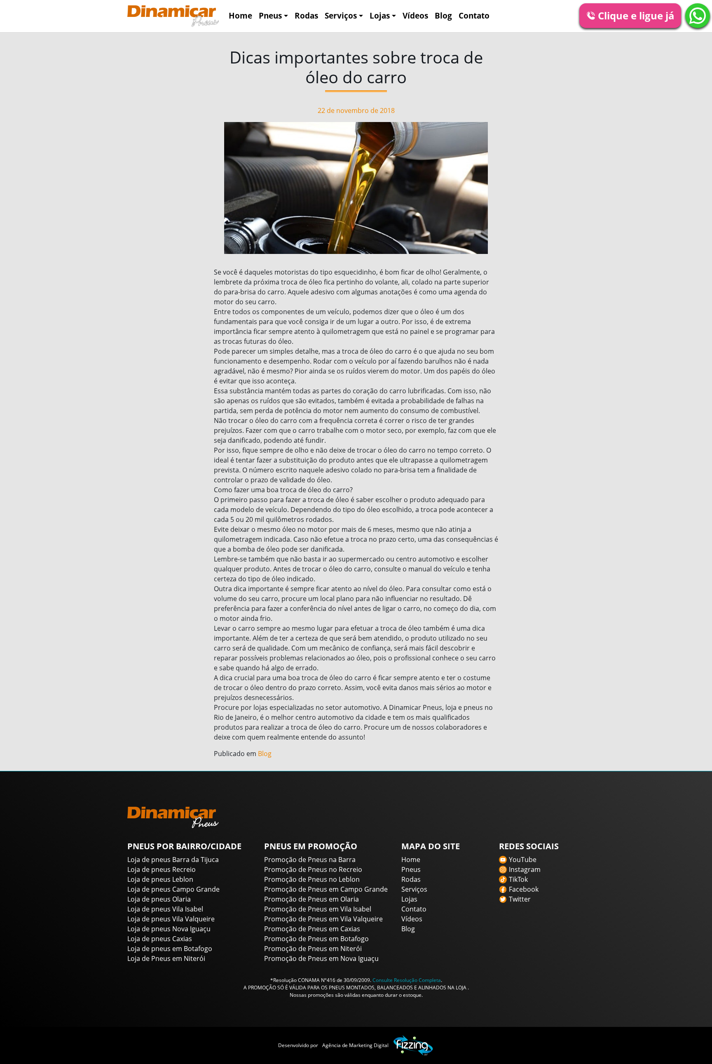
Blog (443, 15)
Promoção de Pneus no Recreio (313, 869)
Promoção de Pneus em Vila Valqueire (323, 918)
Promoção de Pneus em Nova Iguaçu (321, 958)
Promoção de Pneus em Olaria (311, 899)
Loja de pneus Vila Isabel (165, 909)
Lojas (380, 15)
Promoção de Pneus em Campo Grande (326, 889)
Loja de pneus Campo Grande (173, 889)
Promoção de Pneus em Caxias (312, 928)
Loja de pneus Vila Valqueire (171, 918)
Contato (474, 15)
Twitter (520, 899)
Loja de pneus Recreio (161, 869)
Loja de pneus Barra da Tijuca (173, 859)
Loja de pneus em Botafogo (169, 948)
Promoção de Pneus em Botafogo (316, 938)
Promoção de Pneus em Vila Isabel (317, 909)
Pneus (270, 15)
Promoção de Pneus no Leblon (312, 879)
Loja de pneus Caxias (159, 938)
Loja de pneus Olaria (159, 899)
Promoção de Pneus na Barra (310, 859)
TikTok (518, 879)
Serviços (341, 15)
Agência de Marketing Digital (355, 1045)
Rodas (306, 15)
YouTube (522, 859)
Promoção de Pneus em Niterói (313, 948)
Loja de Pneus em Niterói (166, 958)
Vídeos (415, 15)
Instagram (525, 869)
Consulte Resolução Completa (406, 980)
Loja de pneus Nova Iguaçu (169, 928)
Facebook (524, 889)
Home (240, 15)
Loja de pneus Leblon (160, 879)
